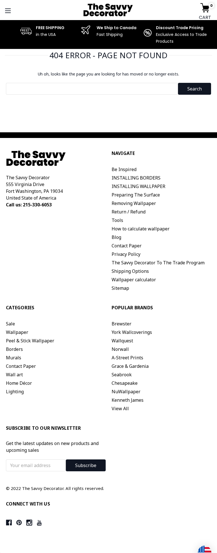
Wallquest (122, 341)
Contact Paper (127, 246)
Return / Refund (129, 212)
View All (120, 408)
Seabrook (122, 374)
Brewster (121, 324)
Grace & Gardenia (130, 366)
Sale (10, 324)
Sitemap (120, 288)
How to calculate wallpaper (141, 229)
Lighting (15, 391)
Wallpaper (17, 332)
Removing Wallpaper (134, 203)
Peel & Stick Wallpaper (30, 341)
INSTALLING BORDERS (136, 178)
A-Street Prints (127, 358)
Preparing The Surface (136, 195)
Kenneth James (128, 400)
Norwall (120, 349)
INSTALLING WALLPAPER (138, 186)
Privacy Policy (126, 254)
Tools (117, 220)
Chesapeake (125, 383)
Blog (116, 237)
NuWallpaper (126, 391)
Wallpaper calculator (134, 279)
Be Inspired (124, 169)
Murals (13, 358)
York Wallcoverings (132, 332)
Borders (14, 349)
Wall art (14, 374)
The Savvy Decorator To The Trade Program (158, 263)
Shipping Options (130, 271)
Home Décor (19, 383)
